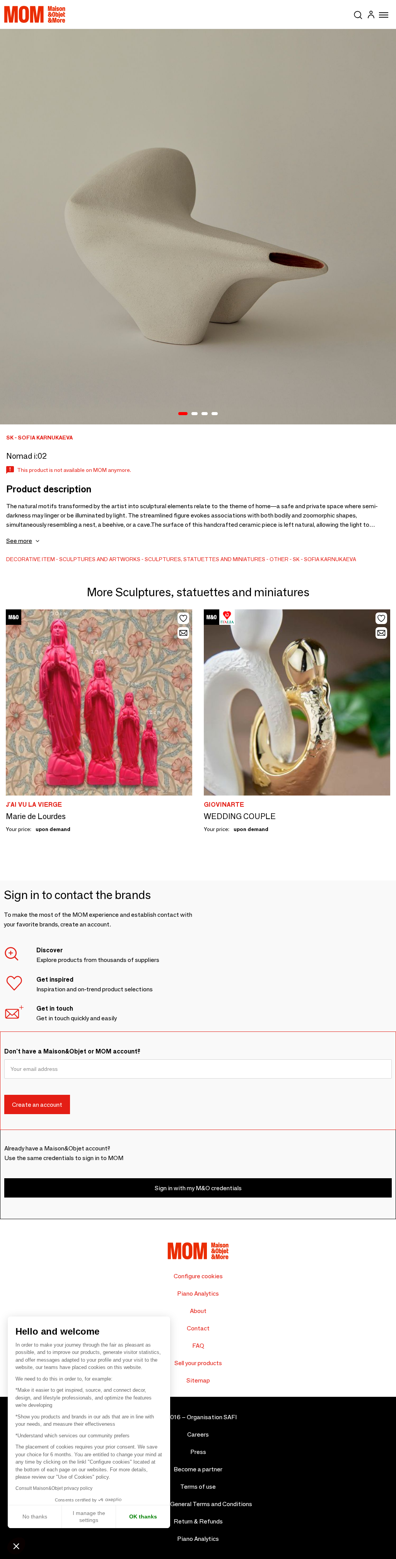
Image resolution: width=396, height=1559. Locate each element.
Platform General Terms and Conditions (198, 1504)
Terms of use (198, 1486)
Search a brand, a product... (358, 13)
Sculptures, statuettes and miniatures (205, 559)
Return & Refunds (198, 1521)
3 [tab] (204, 414)
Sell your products (198, 1363)
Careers (198, 1434)
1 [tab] (183, 414)
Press (198, 1452)
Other (279, 559)
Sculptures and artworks (99, 559)
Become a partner (198, 1469)
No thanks (34, 1516)
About (198, 1311)
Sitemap (198, 1380)
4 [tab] (215, 414)
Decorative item (30, 559)
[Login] (370, 15)
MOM (35, 14)
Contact (198, 1328)
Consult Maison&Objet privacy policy (53, 1488)
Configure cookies (198, 1276)
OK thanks (143, 1516)
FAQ (198, 1345)
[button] (16, 1546)
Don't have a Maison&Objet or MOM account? (72, 1051)
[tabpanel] (198, 226)
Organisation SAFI (212, 1417)
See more (19, 541)
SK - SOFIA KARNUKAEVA (324, 559)
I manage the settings (89, 1516)
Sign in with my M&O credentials (198, 1188)
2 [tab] (194, 414)
